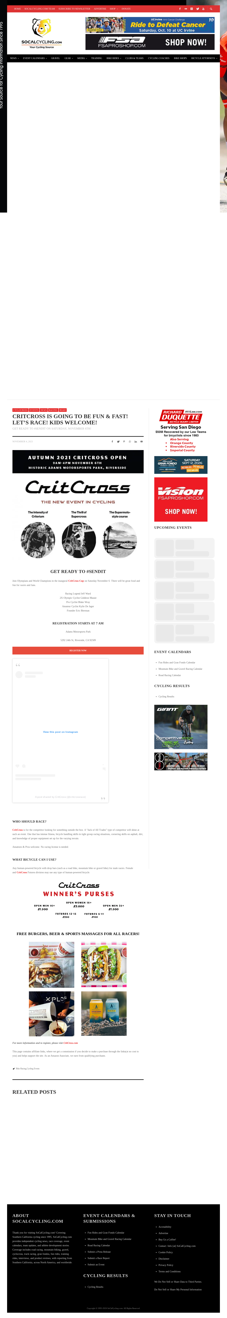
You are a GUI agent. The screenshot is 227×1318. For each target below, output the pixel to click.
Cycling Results (166, 696)
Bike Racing (21, 1068)
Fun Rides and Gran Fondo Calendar (177, 662)
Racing (53, 410)
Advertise (163, 1233)
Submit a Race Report (99, 1258)
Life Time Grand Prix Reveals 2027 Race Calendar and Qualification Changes (32, 1193)
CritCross (17, 830)
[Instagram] (191, 8)
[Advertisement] (180, 796)
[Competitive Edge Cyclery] (180, 726)
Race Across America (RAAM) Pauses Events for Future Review (77, 1145)
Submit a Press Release (99, 1252)
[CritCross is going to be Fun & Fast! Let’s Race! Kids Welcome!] (78, 505)
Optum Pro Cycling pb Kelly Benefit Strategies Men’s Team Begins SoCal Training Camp (86, 279)
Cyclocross (20, 410)
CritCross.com (70, 1043)
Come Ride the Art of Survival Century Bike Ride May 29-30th (63, 152)
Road (63, 410)
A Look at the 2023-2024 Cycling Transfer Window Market (60, 68)
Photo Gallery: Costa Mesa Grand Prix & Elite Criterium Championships (76, 1194)
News (44, 410)
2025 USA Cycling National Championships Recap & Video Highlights (68, 321)
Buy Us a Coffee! (167, 1239)
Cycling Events (33, 1068)
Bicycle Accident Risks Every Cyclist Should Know (56, 194)
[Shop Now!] (180, 499)
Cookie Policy (166, 1252)
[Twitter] (197, 8)
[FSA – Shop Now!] (150, 41)
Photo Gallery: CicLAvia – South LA (42, 236)
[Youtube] (203, 8)
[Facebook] (179, 8)
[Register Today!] (180, 464)
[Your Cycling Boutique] (180, 761)
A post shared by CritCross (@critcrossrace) (60, 796)
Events (34, 410)
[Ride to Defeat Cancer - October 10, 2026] (150, 24)
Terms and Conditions (170, 1271)
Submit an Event (96, 1264)
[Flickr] (185, 8)
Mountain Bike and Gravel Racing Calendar (180, 669)
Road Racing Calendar (170, 675)
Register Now (78, 650)
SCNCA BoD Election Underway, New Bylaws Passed (55, 110)
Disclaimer (164, 1258)
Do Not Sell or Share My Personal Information (178, 1289)
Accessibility (165, 1227)
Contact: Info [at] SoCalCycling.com (177, 1246)
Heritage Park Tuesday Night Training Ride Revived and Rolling (67, 363)
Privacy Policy (166, 1265)
